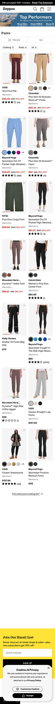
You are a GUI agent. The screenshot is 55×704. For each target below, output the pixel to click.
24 (33, 47)
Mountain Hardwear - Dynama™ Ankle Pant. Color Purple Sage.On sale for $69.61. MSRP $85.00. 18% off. (14, 269)
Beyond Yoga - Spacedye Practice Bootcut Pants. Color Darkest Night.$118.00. (40, 457)
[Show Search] (35, 9)
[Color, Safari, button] (40, 88)
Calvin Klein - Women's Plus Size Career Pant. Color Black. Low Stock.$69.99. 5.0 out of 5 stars (40, 269)
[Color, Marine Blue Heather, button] (9, 152)
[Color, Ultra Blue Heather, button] (45, 339)
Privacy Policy (34, 680)
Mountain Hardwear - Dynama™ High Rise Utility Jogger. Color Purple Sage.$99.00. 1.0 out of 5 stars (14, 396)
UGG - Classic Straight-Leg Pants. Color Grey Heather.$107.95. (40, 396)
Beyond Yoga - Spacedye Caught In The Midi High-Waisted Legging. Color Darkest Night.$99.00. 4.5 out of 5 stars (40, 333)
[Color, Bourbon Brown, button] (9, 275)
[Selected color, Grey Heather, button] (30, 403)
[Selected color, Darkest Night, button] (30, 339)
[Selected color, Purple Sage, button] (4, 275)
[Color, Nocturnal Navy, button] (35, 464)
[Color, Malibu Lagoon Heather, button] (35, 339)
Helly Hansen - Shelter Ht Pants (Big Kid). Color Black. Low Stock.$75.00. (14, 333)
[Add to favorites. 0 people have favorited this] (24, 54)
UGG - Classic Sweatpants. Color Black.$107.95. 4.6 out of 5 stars (14, 457)
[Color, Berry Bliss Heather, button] (18, 152)
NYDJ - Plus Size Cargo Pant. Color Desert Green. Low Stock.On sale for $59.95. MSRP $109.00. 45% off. (14, 208)
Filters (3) (16, 40)
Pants (21, 47)
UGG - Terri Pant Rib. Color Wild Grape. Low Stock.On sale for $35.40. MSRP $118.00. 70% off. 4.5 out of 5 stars (14, 82)
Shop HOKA (36, 24)
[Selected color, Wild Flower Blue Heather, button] (4, 152)
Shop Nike (22, 24)
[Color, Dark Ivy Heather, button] (13, 152)
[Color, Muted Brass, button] (13, 464)
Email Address (13, 652)
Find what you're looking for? (26, 494)
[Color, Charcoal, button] (35, 275)
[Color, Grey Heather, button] (18, 464)
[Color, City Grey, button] (35, 88)
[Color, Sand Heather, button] (35, 403)
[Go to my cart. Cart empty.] (42, 9)
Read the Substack (42, 2)
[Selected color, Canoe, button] (30, 88)
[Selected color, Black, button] (30, 275)
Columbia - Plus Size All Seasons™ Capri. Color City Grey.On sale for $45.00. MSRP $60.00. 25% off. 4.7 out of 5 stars (40, 146)
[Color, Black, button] (45, 88)
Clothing (7, 47)
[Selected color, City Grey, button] (30, 152)
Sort (41, 40)
